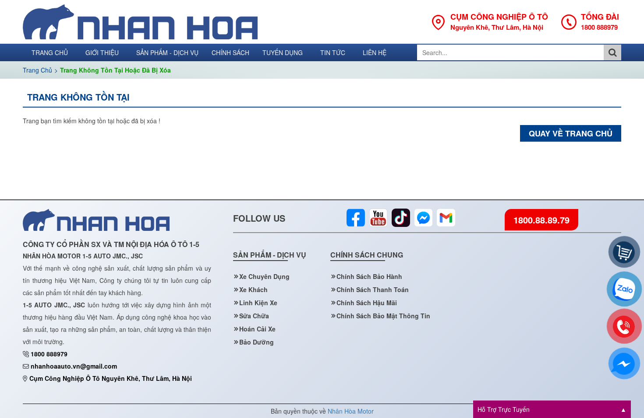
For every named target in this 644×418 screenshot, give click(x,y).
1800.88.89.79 (541, 219)
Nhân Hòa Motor (351, 411)
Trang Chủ (37, 70)
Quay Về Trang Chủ (570, 133)
